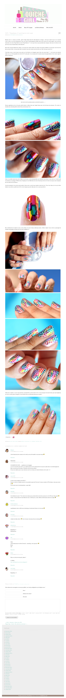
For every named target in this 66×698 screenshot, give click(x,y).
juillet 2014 (7, 656)
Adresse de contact (27, 593)
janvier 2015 (7, 647)
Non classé (15, 441)
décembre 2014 (8, 648)
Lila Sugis (13, 514)
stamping (33, 441)
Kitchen (20, 27)
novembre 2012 (8, 687)
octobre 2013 (8, 670)
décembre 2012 (8, 686)
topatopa (37, 441)
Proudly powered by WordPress (25, 695)
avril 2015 (7, 642)
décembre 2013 (8, 667)
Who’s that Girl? (49, 27)
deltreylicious (13, 525)
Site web (25, 596)
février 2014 (7, 664)
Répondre (13, 457)
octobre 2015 (8, 634)
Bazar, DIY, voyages (28, 27)
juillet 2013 (7, 675)
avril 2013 (7, 680)
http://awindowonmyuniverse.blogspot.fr (19, 562)
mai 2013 (7, 678)
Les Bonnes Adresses (39, 27)
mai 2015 (7, 640)
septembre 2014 (8, 653)
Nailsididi (12, 491)
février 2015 (7, 645)
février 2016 (7, 633)
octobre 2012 (8, 689)
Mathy (12, 553)
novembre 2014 (8, 650)
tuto (41, 441)
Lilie (11, 537)
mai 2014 (7, 659)
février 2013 (7, 683)
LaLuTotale (13, 568)
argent (22, 441)
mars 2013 (7, 681)
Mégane (12, 450)
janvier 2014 (7, 665)
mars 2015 (7, 643)
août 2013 (7, 673)
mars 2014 (7, 662)
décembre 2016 (8, 631)
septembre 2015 (8, 636)
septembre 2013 (8, 672)
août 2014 (7, 655)
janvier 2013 (7, 684)
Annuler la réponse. (24, 584)
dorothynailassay (14, 503)
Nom (24, 590)
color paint (26, 441)
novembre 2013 (8, 669)
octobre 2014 (8, 651)
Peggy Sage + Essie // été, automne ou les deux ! (16, 624)
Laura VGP (13, 476)
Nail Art (14, 27)
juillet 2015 (7, 637)
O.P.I (30, 441)
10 (59, 33)
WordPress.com (43, 695)
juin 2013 (7, 676)
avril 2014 (7, 661)
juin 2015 (7, 639)
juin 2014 (7, 658)
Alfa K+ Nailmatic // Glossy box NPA (13, 622)
